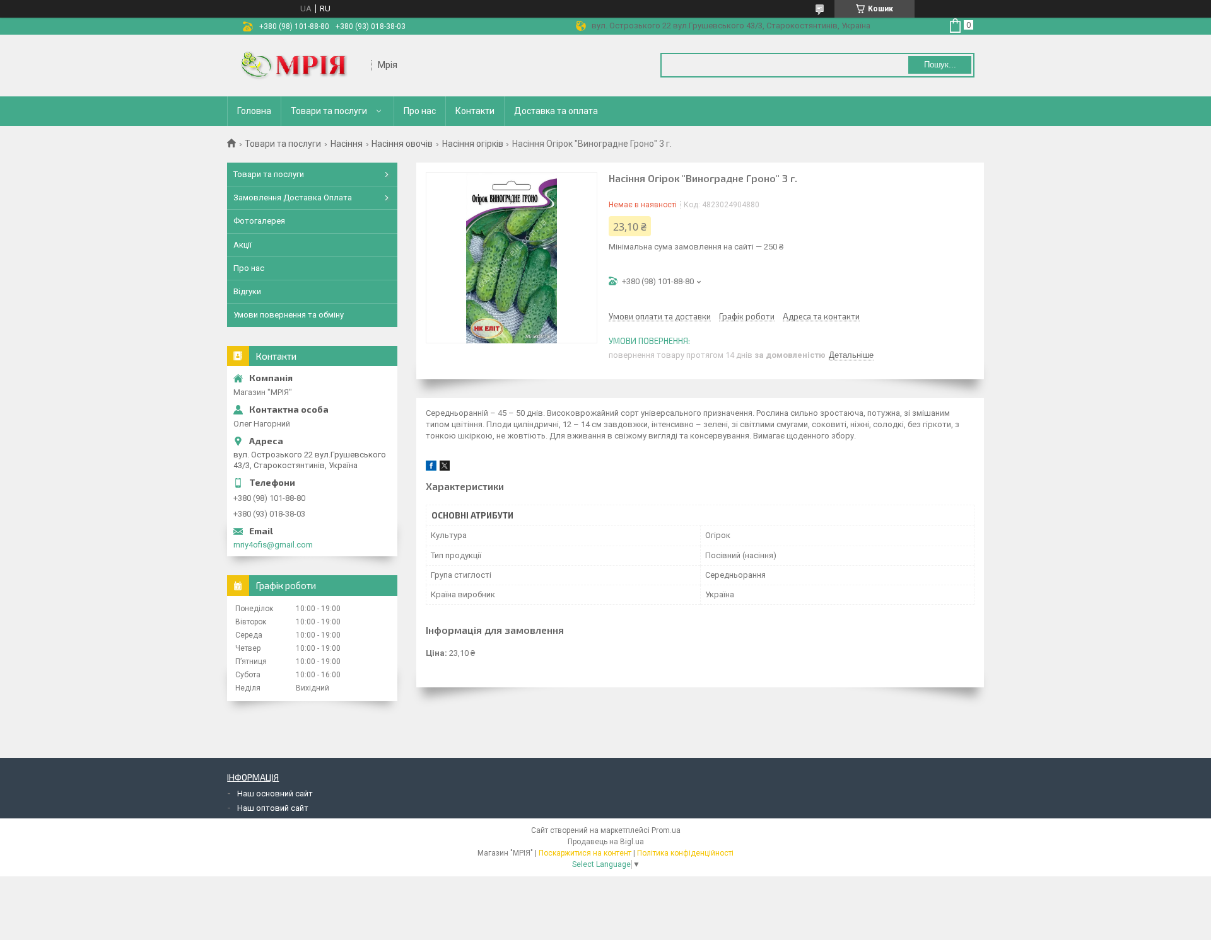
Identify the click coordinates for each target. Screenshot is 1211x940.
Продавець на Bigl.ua (606, 841)
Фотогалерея (259, 221)
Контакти (474, 111)
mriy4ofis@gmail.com (273, 544)
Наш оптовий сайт (272, 808)
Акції (242, 244)
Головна (254, 111)
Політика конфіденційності (685, 853)
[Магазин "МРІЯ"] (300, 65)
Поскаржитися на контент (585, 853)
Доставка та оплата (556, 111)
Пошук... (940, 64)
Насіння (347, 144)
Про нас (420, 111)
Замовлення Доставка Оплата (292, 197)
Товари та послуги (329, 111)
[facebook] (431, 468)
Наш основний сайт (275, 793)
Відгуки (247, 291)
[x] (445, 468)
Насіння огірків (472, 144)
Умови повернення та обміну (288, 314)
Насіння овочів (402, 144)
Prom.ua (666, 830)
